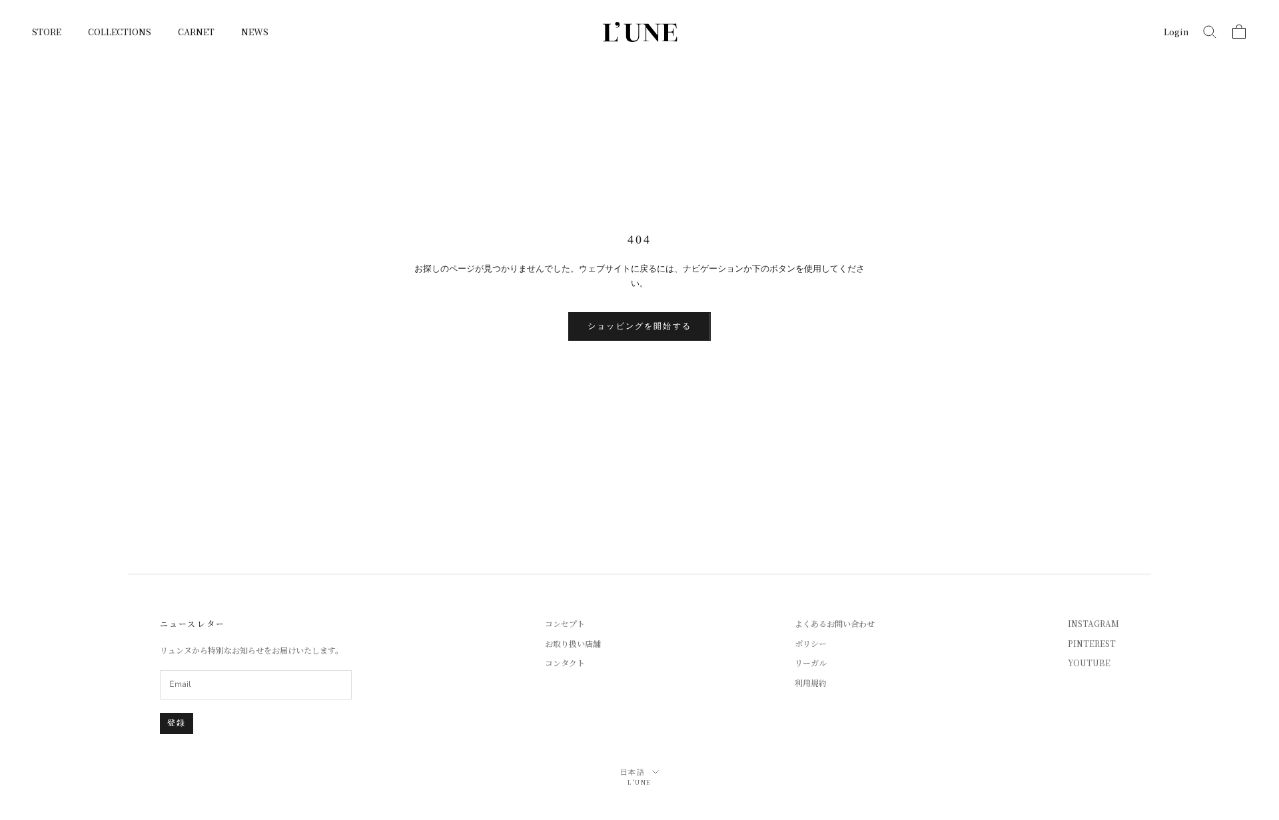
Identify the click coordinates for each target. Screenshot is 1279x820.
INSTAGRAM (1093, 623)
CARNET (196, 31)
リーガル (811, 662)
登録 (176, 723)
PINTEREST (1092, 643)
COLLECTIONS (119, 31)
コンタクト (565, 662)
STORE (46, 31)
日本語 (633, 772)
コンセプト (565, 623)
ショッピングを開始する (639, 326)
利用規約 (811, 682)
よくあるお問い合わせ (835, 623)
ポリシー (811, 643)
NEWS (254, 31)
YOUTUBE (1089, 662)
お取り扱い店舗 (573, 643)
